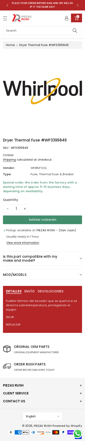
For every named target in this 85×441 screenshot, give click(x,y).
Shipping (9, 160)
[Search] (75, 30)
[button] (7, 18)
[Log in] (66, 18)
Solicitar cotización (42, 220)
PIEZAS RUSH (43, 426)
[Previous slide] (7, 5)
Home (10, 45)
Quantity (10, 199)
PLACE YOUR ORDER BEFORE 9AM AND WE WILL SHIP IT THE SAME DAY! (42, 4)
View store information (22, 243)
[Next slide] (77, 5)
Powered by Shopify (67, 426)
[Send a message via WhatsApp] (77, 433)
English (31, 416)
